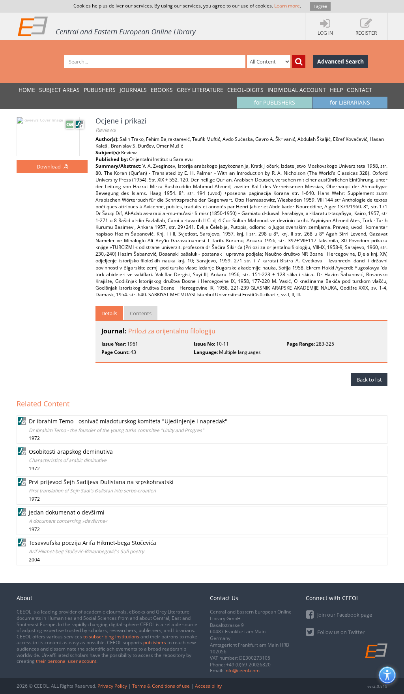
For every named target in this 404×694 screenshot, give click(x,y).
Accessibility (208, 686)
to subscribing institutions (111, 636)
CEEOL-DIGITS (245, 90)
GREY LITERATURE (200, 90)
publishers (154, 642)
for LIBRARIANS (350, 102)
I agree (320, 6)
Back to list (369, 379)
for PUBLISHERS (274, 102)
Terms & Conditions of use (161, 686)
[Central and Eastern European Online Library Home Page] (107, 26)
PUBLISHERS (100, 90)
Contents (141, 313)
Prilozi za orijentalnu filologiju (171, 331)
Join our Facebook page (344, 614)
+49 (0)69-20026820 (248, 664)
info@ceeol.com (242, 670)
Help (336, 90)
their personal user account (66, 661)
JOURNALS (133, 90)
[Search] (298, 61)
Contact (359, 90)
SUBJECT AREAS (59, 90)
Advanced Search (340, 61)
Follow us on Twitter (340, 632)
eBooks (162, 90)
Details (109, 313)
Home (27, 90)
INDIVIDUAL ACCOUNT (296, 90)
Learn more (287, 5)
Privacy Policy (112, 686)
